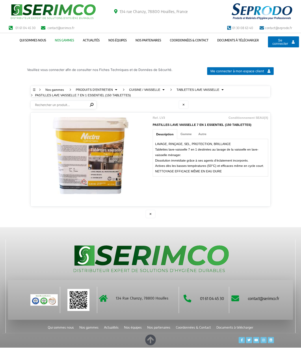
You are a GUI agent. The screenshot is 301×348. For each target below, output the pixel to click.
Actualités (91, 40)
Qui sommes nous (33, 40)
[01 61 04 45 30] (187, 298)
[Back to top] (150, 339)
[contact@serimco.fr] (235, 298)
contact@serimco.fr (263, 298)
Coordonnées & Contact (189, 40)
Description (165, 134)
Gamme (186, 134)
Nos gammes (64, 40)
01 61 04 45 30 (212, 298)
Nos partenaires (148, 40)
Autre (202, 134)
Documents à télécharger (238, 40)
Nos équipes (117, 40)
